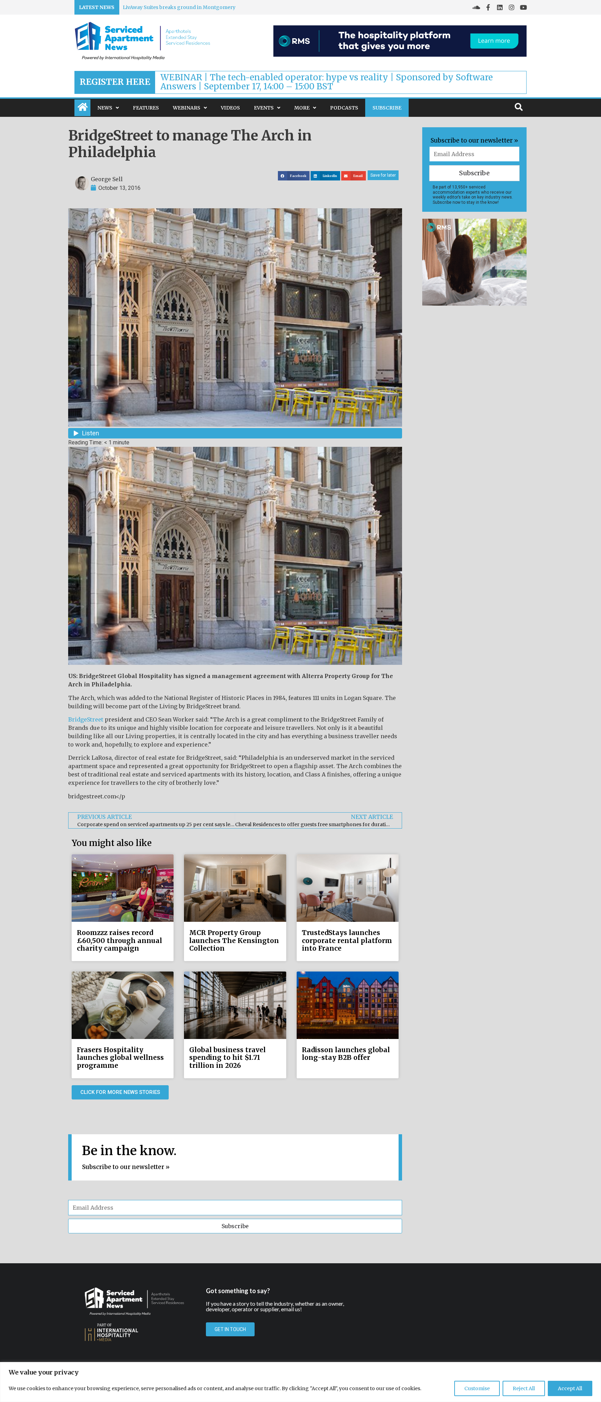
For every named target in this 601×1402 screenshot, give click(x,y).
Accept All (570, 1388)
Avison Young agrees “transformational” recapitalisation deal (197, 7)
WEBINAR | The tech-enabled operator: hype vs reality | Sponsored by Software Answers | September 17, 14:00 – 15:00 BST (326, 82)
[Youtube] (523, 7)
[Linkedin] (500, 7)
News (104, 108)
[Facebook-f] (488, 7)
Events (264, 108)
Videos (230, 108)
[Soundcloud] (476, 7)
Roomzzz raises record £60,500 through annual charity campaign (119, 940)
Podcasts (344, 108)
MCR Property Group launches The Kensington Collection (234, 940)
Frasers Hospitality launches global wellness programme (120, 1058)
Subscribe (386, 108)
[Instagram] (511, 7)
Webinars (186, 108)
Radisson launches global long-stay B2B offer (346, 1054)
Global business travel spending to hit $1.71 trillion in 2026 (227, 1058)
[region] (300, 1382)
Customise (477, 1388)
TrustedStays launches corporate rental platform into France (347, 940)
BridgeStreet (85, 719)
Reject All (524, 1388)
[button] (294, 175)
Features (146, 108)
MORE (302, 108)
